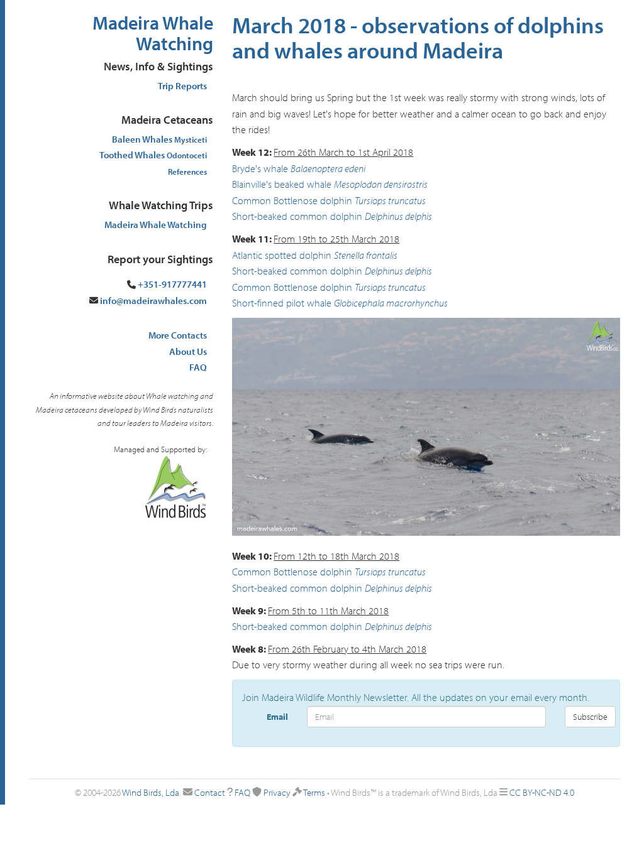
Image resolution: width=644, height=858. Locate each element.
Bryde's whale (260, 168)
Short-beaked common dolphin (297, 216)
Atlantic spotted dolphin (281, 255)
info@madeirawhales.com (153, 301)
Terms (314, 792)
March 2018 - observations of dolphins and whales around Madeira (418, 37)
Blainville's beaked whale (281, 184)
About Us (188, 351)
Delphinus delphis (398, 216)
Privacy (277, 792)
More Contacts (177, 335)
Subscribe (590, 716)
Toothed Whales (153, 155)
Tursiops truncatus (390, 200)
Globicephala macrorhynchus (391, 302)
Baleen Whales (159, 139)
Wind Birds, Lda (150, 792)
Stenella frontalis (365, 255)
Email (277, 716)
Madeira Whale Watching (152, 33)
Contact (209, 792)
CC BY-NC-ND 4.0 (541, 792)
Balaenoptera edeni (328, 168)
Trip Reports (182, 86)
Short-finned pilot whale (281, 302)
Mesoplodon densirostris (381, 184)
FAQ (198, 367)
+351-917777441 (172, 284)
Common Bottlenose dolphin (292, 200)
